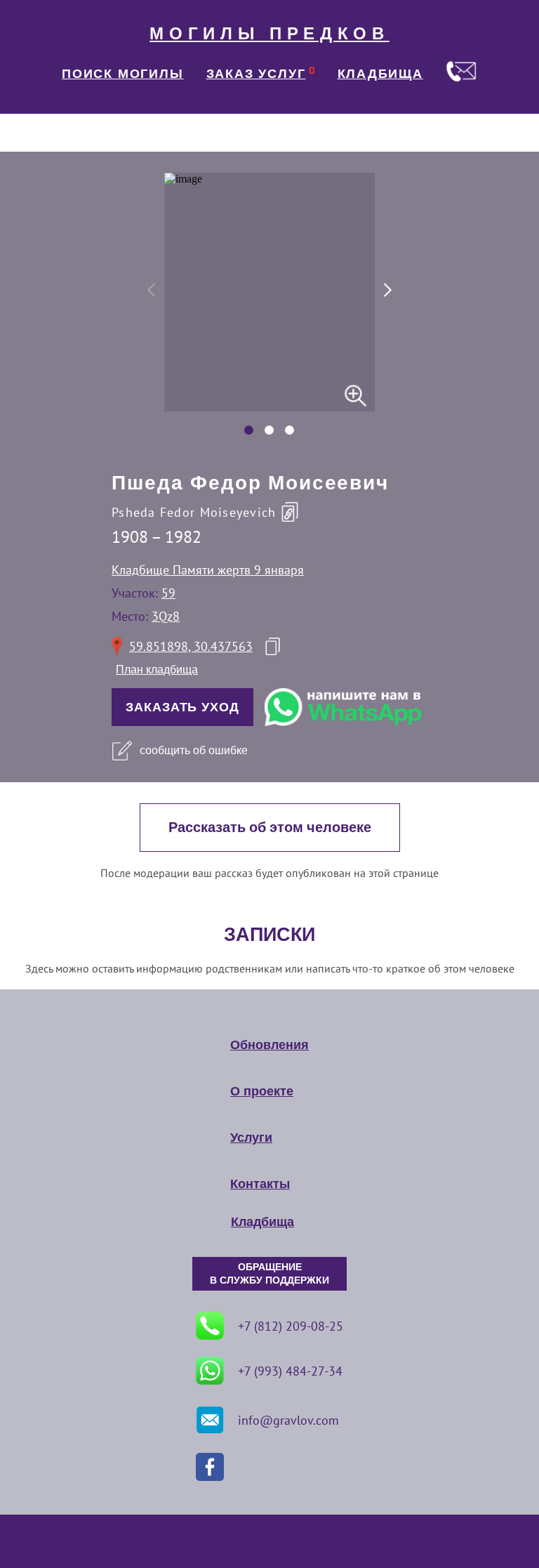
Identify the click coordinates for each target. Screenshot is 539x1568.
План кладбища (157, 670)
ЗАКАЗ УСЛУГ (256, 73)
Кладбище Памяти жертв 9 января (208, 570)
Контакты (260, 1183)
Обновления (269, 1044)
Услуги (251, 1137)
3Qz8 (166, 616)
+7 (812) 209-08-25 (290, 1326)
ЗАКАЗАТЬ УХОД (182, 707)
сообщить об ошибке (194, 750)
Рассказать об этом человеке (269, 827)
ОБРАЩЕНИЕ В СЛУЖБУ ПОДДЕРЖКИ (269, 1273)
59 (168, 593)
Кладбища (262, 1221)
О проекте (261, 1091)
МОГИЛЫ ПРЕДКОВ (269, 33)
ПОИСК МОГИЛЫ (123, 73)
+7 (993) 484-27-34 (290, 1371)
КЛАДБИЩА (380, 73)
